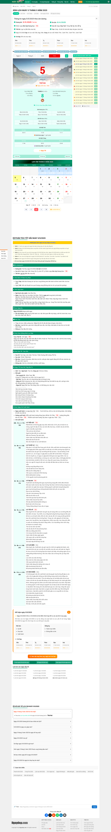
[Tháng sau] (41, 209)
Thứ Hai (34, 22)
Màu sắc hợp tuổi (28, 775)
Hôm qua (17, 156)
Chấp (56, 29)
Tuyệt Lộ (31, 445)
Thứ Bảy (59, 165)
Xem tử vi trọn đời (74, 828)
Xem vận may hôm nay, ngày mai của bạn (43, 656)
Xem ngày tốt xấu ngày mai (63, 662)
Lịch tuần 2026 (60, 824)
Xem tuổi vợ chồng (81, 771)
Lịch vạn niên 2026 (40, 771)
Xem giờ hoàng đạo (89, 824)
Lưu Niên (31, 545)
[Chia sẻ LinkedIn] (61, 815)
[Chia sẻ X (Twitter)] (50, 815)
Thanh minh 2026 (18, 771)
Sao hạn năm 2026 (89, 828)
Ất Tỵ (31, 95)
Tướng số (54, 2)
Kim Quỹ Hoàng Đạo (61, 91)
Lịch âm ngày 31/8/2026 (20, 670)
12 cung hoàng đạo (45, 2)
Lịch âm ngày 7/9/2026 (40, 675)
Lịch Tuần (22, 13)
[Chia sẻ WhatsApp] (57, 815)
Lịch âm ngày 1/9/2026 (40, 670)
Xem (54, 56)
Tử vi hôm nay (73, 824)
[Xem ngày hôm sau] (70, 70)
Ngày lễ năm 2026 (60, 830)
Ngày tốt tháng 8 (60, 771)
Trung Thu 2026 (29, 771)
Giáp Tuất (29, 91)
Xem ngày (3, 253)
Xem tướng (3, 256)
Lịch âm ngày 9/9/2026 (20, 678)
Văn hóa (72, 2)
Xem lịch (3, 251)
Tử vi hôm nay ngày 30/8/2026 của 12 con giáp (93, 2)
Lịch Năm (36, 13)
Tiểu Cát (31, 422)
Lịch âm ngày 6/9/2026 (20, 675)
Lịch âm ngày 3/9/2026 (20, 673)
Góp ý (42, 826)
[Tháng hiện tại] (36, 209)
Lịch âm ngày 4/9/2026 (40, 673)
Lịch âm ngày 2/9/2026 (59, 670)
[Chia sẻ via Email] (64, 815)
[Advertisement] (42, 223)
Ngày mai (67, 156)
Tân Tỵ (30, 93)
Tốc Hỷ (31, 509)
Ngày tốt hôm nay (43, 662)
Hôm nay (43, 156)
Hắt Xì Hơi (90, 771)
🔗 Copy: (16, 806)
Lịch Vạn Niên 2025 (25, 715)
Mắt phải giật (70, 771)
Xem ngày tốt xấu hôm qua (22, 662)
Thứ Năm (42, 165)
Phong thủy (60, 2)
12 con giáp (35, 2)
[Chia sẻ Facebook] (46, 815)
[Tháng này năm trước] (26, 209)
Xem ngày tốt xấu (45, 13)
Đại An (31, 480)
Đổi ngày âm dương (55, 13)
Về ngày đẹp (44, 822)
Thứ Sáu (51, 165)
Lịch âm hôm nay (60, 822)
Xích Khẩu (32, 572)
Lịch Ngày (16, 13)
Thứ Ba (25, 165)
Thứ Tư (34, 165)
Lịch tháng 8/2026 (60, 826)
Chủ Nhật (67, 165)
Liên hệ (43, 824)
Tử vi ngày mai (50, 771)
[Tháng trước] (31, 209)
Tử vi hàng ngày (74, 822)
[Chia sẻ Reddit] (53, 815)
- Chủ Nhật (93, 6)
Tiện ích (66, 2)
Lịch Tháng (29, 13)
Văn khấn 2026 (45, 828)
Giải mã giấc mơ (18, 775)
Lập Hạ (23, 29)
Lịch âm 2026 (59, 828)
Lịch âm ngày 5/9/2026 (59, 673)
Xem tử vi (3, 258)
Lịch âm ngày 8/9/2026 (59, 675)
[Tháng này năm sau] (46, 209)
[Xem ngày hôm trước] (15, 70)
